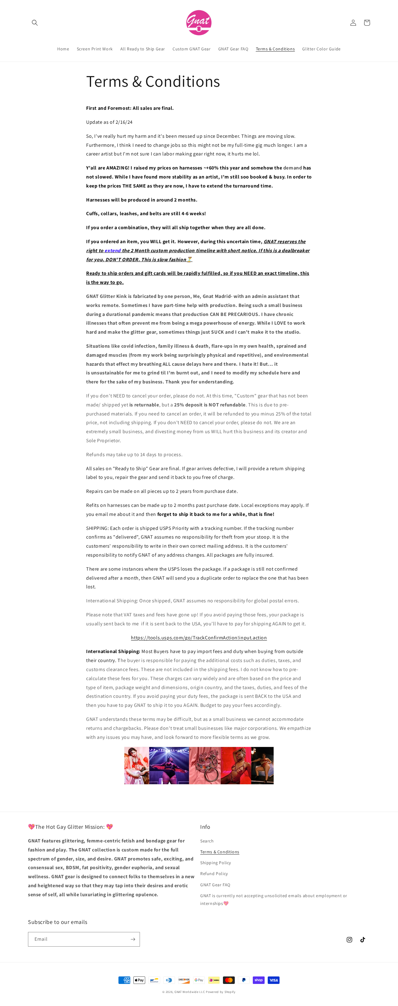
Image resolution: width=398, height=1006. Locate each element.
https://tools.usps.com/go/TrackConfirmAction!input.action (199, 637)
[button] (35, 23)
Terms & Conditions (219, 852)
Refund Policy (214, 873)
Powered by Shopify (221, 992)
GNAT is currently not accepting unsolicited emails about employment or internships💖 (273, 899)
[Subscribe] (133, 939)
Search (207, 841)
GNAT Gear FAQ (215, 885)
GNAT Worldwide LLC (189, 992)
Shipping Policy (215, 862)
